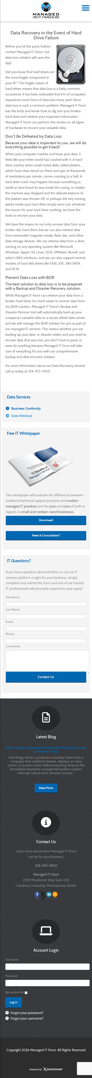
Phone (10, 634)
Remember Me (14, 992)
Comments (13, 646)
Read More (46, 788)
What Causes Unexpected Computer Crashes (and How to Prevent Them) (46, 749)
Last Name (12, 609)
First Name (12, 597)
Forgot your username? (26, 1018)
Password (11, 976)
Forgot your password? (26, 1013)
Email (9, 622)
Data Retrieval (21, 416)
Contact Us (46, 677)
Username (11, 960)
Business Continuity (26, 408)
